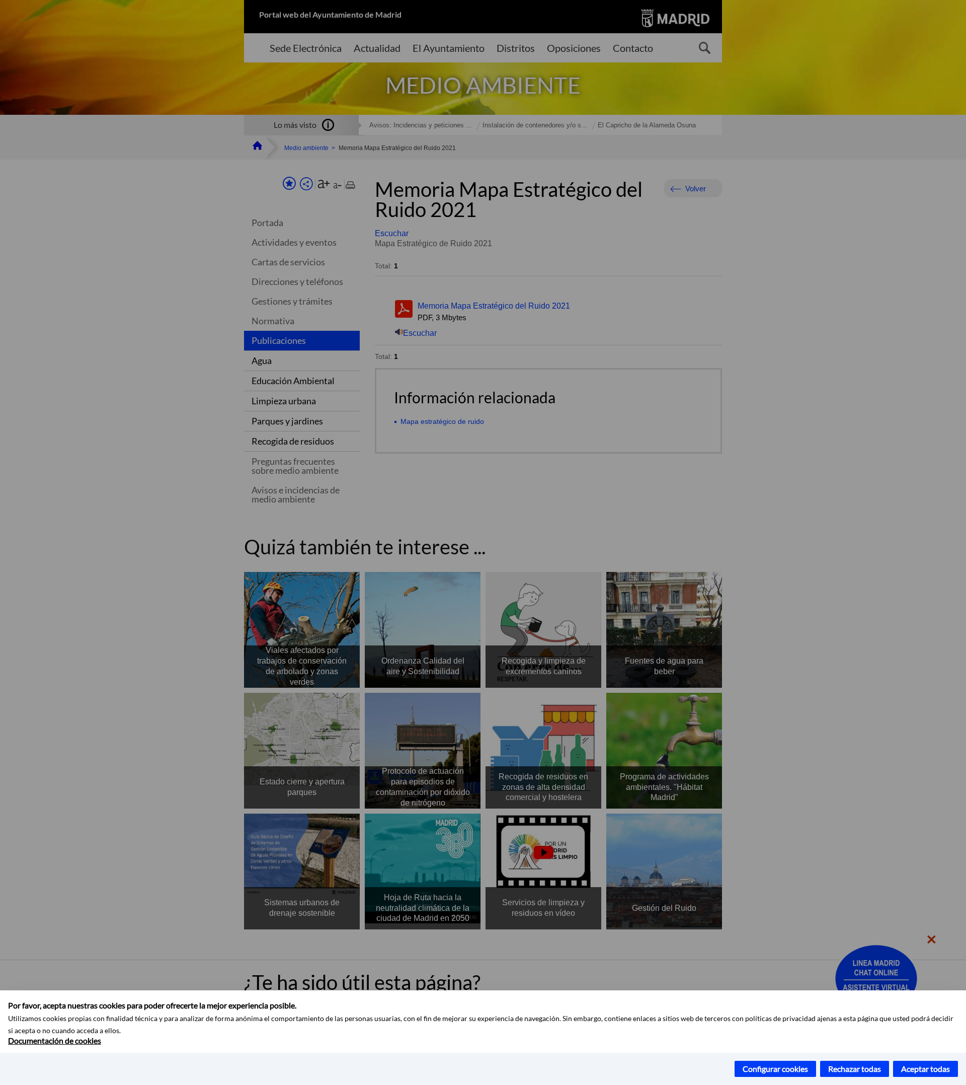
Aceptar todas (925, 1068)
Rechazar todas (854, 1068)
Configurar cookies (775, 1068)
